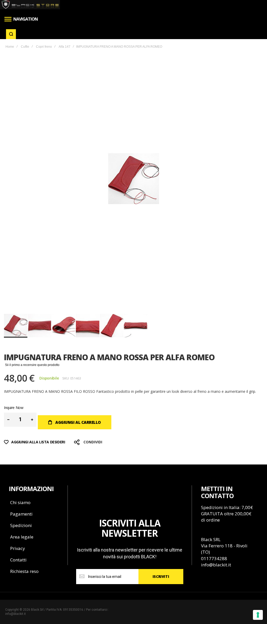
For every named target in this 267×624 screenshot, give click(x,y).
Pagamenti (21, 514)
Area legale (21, 537)
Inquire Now (13, 407)
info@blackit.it (216, 565)
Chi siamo (20, 502)
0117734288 (214, 558)
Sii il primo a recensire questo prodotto (32, 365)
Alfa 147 (64, 46)
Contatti (18, 560)
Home (9, 46)
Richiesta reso (24, 571)
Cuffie (25, 46)
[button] (40, 325)
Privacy (17, 548)
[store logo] (30, 4)
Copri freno (44, 46)
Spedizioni (21, 525)
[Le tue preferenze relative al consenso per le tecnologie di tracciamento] (258, 615)
